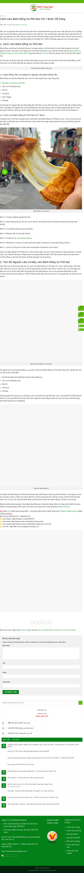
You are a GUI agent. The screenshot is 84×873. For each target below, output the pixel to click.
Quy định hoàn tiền (73, 837)
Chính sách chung (73, 827)
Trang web (6, 682)
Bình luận (6, 645)
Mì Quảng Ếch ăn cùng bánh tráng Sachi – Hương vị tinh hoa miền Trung (31, 771)
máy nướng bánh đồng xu (22, 238)
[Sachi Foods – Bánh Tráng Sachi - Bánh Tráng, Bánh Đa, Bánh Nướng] (42, 7)
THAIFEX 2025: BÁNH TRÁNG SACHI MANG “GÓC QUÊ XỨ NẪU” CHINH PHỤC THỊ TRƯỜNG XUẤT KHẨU (43, 745)
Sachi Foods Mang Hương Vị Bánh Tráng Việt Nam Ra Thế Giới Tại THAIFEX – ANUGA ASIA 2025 (40, 758)
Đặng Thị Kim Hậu (21, 24)
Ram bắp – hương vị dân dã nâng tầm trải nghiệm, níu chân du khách (30, 791)
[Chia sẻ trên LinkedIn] (50, 622)
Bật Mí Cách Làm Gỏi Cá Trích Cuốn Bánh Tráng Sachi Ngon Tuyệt (30, 784)
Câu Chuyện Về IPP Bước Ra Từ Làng (20, 764)
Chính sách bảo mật (74, 831)
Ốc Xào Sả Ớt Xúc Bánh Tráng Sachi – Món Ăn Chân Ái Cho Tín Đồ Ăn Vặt (32, 797)
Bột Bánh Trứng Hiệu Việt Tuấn (13, 83)
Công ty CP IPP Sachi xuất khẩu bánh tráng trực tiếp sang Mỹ (28, 751)
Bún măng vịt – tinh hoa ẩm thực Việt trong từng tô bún (25, 777)
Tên (4, 663)
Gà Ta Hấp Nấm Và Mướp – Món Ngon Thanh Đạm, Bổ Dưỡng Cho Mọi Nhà (33, 804)
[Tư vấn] (81, 321)
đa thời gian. (65, 507)
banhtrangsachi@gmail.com (17, 851)
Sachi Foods (44, 870)
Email (4, 672)
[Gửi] (80, 703)
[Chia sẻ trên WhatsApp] (32, 622)
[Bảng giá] (81, 308)
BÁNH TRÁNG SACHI (69, 511)
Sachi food (45, 53)
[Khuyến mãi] (81, 314)
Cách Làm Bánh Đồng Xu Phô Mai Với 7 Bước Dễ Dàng (56, 630)
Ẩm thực (3, 16)
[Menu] (3, 7)
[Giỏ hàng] (81, 8)
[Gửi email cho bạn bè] (43, 622)
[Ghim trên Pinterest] (46, 622)
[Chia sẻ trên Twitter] (39, 622)
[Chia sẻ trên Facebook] (35, 622)
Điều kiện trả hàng (73, 841)
